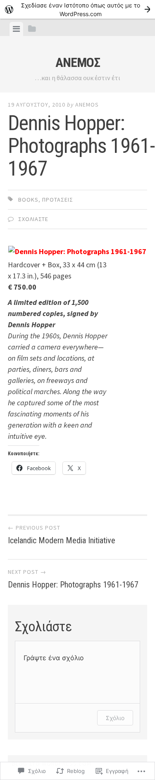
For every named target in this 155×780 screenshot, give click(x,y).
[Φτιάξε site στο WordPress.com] (77, 9)
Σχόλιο (115, 717)
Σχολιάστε (33, 219)
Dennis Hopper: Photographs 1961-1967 (73, 579)
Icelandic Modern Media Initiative (61, 534)
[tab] (16, 29)
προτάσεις (57, 199)
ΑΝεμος (77, 62)
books (28, 199)
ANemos (87, 104)
